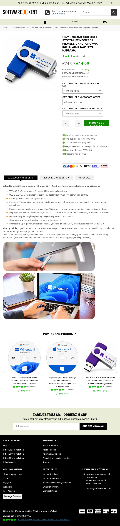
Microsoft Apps (50, 491)
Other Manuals (9, 462)
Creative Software (51, 487)
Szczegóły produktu (21, 178)
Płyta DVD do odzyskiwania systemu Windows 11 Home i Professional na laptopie (24, 380)
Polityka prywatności (52, 454)
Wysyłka (84, 178)
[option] (22, 369)
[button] (68, 56)
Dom (5, 28)
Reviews (46, 462)
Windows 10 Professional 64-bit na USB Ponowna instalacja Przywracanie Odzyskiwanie (100, 380)
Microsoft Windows (52, 478)
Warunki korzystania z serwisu (56, 458)
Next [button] (116, 372)
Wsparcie (7, 487)
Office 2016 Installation (13, 458)
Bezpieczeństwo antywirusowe (57, 482)
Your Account (9, 491)
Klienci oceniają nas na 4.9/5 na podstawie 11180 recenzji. (44, 519)
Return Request (49, 450)
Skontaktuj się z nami (12, 474)
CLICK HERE (58, 13)
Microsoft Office (50, 474)
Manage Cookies (12, 496)
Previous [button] (4, 372)
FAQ (5, 445)
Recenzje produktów (56, 178)
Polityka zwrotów (50, 445)
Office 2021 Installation (13, 450)
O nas (5, 478)
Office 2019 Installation (13, 454)
